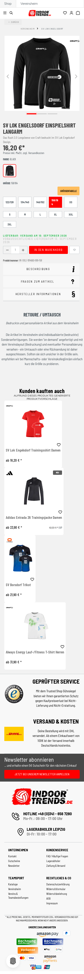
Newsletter (14, 865)
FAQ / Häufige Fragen (57, 856)
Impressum (52, 903)
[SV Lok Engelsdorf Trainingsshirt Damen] (33, 424)
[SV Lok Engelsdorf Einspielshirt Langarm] (42, 73)
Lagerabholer (53, 860)
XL (55, 214)
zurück (15, 22)
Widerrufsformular (55, 889)
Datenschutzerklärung (58, 884)
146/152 (40, 202)
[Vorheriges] (8, 76)
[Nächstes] (76, 76)
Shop (8, 3)
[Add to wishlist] (59, 444)
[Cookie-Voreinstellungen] (12, 961)
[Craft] (75, 41)
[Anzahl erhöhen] (23, 250)
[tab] (41, 269)
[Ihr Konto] (72, 13)
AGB (48, 898)
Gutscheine (14, 860)
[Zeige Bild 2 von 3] (42, 113)
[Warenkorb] (78, 13)
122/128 (10, 202)
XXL (71, 214)
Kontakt (12, 856)
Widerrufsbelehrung (56, 893)
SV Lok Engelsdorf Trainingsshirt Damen (33, 450)
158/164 (54, 202)
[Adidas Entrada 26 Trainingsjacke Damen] (34, 491)
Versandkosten (62, 917)
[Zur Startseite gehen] (39, 12)
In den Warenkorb (48, 250)
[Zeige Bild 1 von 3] (31, 113)
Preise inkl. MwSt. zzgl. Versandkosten (23, 153)
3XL (10, 224)
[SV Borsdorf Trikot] (20, 558)
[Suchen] (11, 13)
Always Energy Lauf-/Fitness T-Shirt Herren (35, 652)
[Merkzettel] (65, 13)
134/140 (25, 202)
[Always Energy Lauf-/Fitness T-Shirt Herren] (35, 625)
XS (70, 202)
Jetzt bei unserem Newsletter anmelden (42, 774)
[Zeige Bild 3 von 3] (52, 113)
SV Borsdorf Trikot (18, 585)
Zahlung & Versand (55, 865)
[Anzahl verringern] (7, 250)
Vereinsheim (29, 3)
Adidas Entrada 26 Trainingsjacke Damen (34, 517)
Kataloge (13, 884)
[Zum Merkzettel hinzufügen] (74, 250)
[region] (42, 76)
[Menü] (5, 13)
